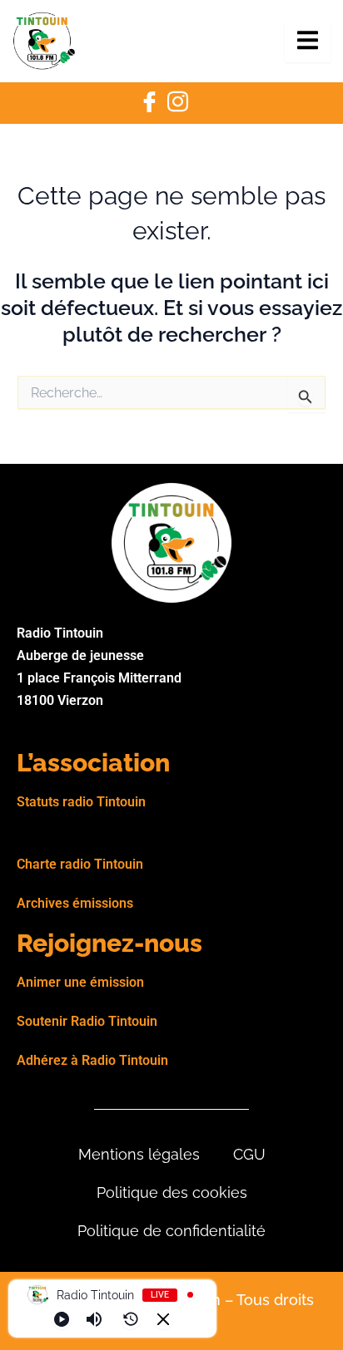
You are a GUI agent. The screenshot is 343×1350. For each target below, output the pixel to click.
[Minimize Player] (163, 1319)
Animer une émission (80, 982)
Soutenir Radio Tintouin (87, 1021)
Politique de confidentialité (171, 1230)
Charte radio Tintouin (80, 864)
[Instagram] (177, 103)
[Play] (62, 1319)
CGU (249, 1154)
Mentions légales (139, 1154)
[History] (131, 1319)
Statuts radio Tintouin (81, 802)
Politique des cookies (172, 1192)
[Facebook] (149, 103)
